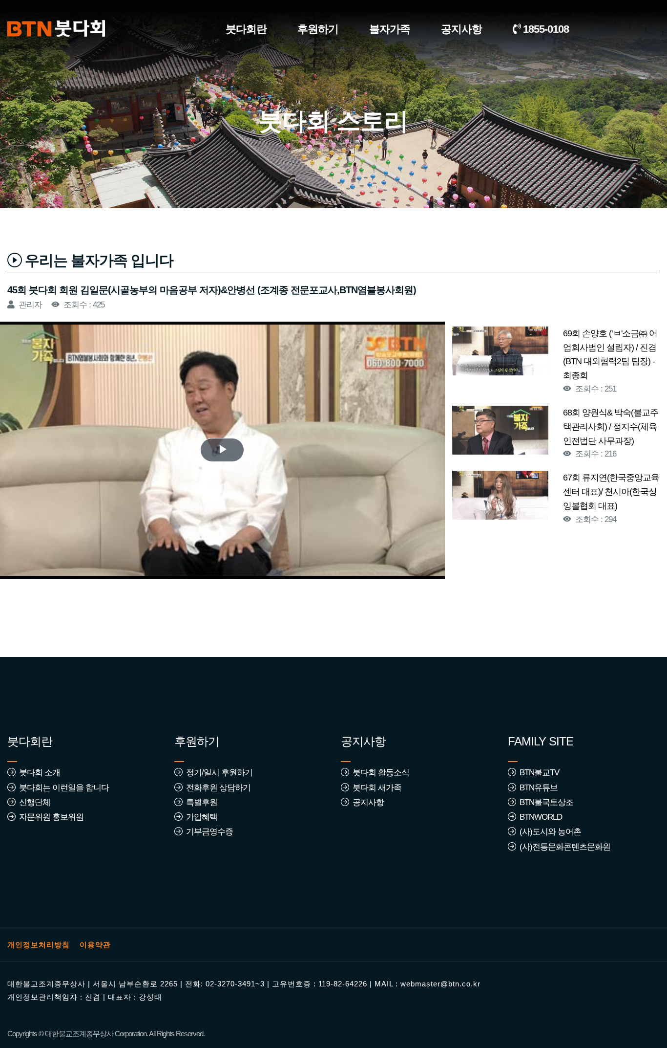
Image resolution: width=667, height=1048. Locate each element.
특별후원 (199, 802)
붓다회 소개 (37, 772)
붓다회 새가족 (375, 787)
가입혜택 (199, 817)
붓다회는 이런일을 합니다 (62, 787)
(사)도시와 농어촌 (548, 831)
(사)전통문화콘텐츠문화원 (563, 847)
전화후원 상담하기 (216, 787)
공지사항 (461, 29)
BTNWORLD (539, 817)
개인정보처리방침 (38, 944)
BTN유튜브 (537, 787)
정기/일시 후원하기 (217, 772)
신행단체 (32, 802)
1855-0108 (545, 29)
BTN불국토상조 (544, 802)
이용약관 (95, 944)
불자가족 (389, 29)
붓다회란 (246, 29)
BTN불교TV (537, 772)
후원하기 (317, 29)
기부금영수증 (207, 831)
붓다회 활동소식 (379, 772)
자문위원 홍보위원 (49, 817)
